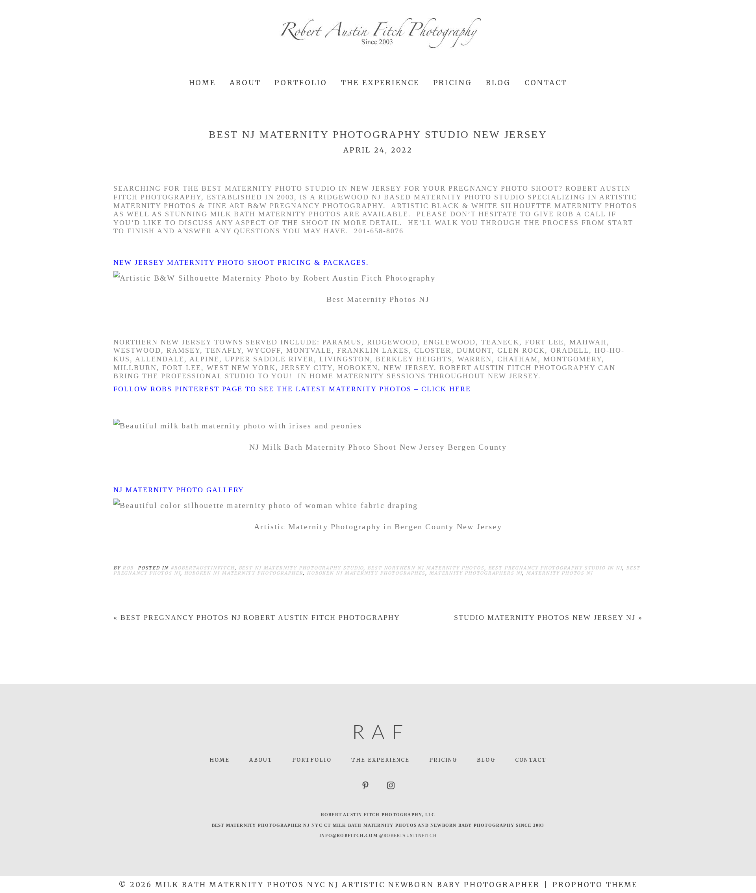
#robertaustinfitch (202, 568)
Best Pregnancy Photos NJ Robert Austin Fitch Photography (260, 617)
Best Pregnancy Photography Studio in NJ (555, 568)
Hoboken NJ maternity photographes (366, 573)
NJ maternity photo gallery (178, 490)
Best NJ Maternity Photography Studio (301, 568)
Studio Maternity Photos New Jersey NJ (545, 617)
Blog (498, 82)
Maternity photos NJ (559, 573)
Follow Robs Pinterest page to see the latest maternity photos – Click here (292, 389)
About (245, 82)
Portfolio (300, 82)
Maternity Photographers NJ (475, 573)
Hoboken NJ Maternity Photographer (243, 573)
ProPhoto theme (594, 884)
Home (202, 82)
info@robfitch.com (348, 835)
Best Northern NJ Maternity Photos (425, 568)
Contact (545, 82)
